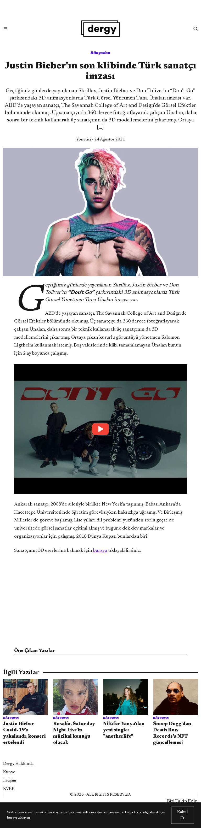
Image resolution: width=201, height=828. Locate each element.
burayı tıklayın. (19, 818)
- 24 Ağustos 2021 (100, 139)
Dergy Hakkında (18, 764)
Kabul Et (182, 815)
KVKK (9, 789)
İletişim (9, 780)
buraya (100, 550)
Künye (9, 772)
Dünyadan (100, 52)
